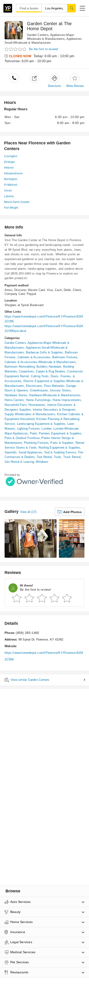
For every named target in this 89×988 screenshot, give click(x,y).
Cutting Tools (40, 376)
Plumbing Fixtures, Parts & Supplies (49, 442)
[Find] (71, 8)
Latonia (9, 196)
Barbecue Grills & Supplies (44, 352)
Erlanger (9, 162)
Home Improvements (66, 400)
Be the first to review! (43, 49)
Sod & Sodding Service (60, 452)
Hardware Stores (16, 395)
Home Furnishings (38, 400)
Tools (57, 457)
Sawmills (11, 452)
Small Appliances (30, 452)
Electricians (34, 386)
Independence (13, 173)
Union (8, 190)
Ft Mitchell (10, 184)
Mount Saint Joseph (17, 202)
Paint (33, 433)
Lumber (46, 428)
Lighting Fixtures (28, 428)
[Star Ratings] (16, 49)
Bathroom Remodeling (20, 366)
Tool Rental (44, 457)
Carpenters (26, 371)
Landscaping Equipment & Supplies (41, 423)
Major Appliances (16, 433)
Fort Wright (11, 207)
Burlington (10, 179)
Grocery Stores (60, 390)
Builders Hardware (49, 366)
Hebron (9, 167)
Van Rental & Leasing (19, 461)
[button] (82, 8)
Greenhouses (39, 390)
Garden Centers (37, 35)
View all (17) (28, 512)
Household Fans (16, 405)
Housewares (37, 405)
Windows (42, 461)
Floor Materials (54, 386)
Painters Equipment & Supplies (60, 433)
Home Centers (14, 400)
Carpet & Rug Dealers (50, 371)
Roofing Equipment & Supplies (59, 447)
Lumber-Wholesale (66, 428)
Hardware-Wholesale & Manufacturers (54, 395)
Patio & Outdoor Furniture (22, 438)
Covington (10, 156)
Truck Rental (72, 457)
